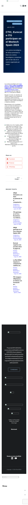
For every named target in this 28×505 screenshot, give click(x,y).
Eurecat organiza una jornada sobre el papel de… (17, 245)
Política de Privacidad (14, 419)
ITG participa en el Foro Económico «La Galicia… (17, 214)
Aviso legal (14, 423)
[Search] (2, 479)
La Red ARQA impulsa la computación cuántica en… (17, 262)
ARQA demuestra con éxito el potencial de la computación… (17, 197)
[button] (6, 136)
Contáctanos (14, 369)
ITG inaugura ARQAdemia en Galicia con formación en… (17, 280)
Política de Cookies (14, 421)
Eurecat (7, 86)
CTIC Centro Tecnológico (16, 85)
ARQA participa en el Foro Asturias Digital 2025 (17, 230)
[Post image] (9, 201)
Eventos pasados (17, 207)
